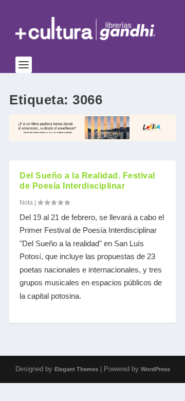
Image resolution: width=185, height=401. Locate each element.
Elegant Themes (76, 369)
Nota (26, 202)
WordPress (155, 369)
